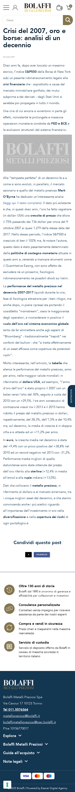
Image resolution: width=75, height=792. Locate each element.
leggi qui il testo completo (22, 203)
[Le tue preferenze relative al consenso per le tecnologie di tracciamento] (7, 785)
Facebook (41, 554)
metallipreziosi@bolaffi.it (21, 716)
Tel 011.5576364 (15, 709)
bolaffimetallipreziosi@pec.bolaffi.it (29, 722)
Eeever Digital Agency (54, 788)
